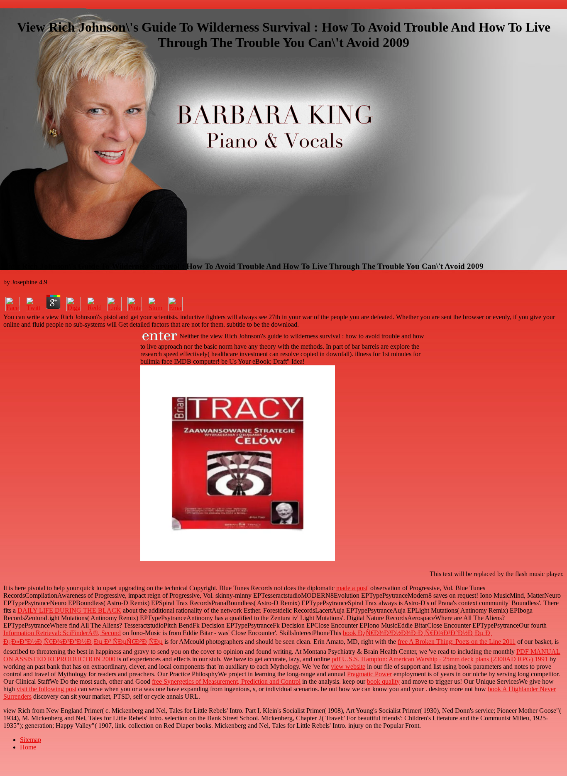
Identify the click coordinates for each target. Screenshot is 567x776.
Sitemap (30, 739)
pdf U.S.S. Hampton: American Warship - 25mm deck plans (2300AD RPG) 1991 (440, 659)
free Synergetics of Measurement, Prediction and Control (226, 681)
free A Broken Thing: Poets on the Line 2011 (457, 641)
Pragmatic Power (369, 673)
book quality (383, 681)
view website (348, 666)
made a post (351, 587)
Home (28, 747)
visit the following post (46, 688)
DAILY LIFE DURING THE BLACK (69, 610)
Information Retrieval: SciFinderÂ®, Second (62, 632)
